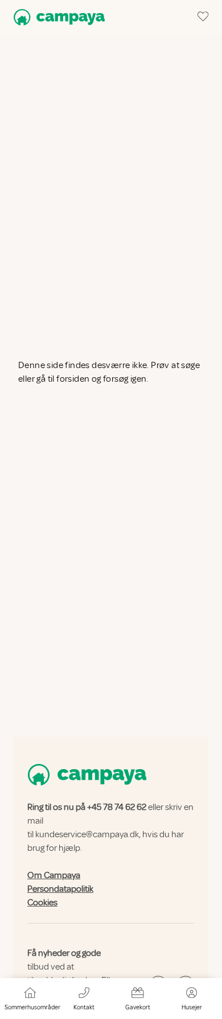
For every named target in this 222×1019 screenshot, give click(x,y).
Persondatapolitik (60, 889)
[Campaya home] (57, 17)
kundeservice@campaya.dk (87, 834)
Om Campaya (53, 875)
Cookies (42, 902)
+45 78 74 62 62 (116, 807)
